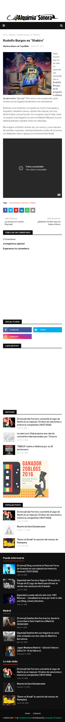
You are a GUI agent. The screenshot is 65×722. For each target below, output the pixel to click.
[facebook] (17, 329)
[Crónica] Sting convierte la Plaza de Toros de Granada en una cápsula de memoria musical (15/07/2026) (38, 568)
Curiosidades (14, 203)
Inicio (5, 35)
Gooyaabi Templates (53, 718)
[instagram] (17, 336)
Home (27, 713)
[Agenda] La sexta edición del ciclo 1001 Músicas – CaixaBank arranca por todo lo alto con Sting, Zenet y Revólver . (39, 598)
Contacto (37, 713)
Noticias (24, 203)
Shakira (12, 35)
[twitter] (47, 329)
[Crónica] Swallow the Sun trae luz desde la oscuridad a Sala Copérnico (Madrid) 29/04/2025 (38, 621)
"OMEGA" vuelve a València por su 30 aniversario (35, 448)
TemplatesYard (25, 718)
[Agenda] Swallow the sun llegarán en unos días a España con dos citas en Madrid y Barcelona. (38, 636)
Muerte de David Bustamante (31, 526)
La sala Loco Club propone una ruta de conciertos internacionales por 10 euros (37, 435)
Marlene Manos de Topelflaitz (16, 46)
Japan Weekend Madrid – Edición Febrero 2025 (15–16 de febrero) (38, 649)
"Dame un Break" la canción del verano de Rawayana (37, 541)
